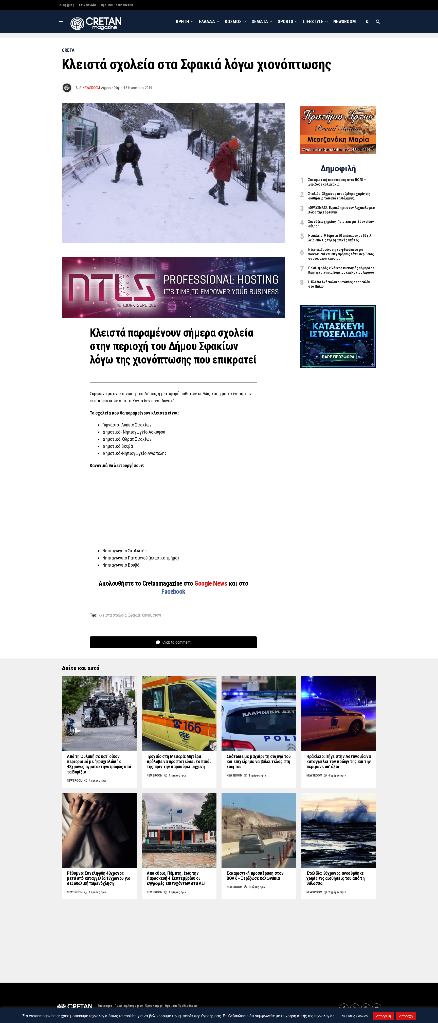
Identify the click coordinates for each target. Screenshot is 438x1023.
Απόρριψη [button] (383, 1016)
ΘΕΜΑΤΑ (259, 21)
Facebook (173, 591)
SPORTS (285, 21)
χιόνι (157, 615)
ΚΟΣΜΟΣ (233, 21)
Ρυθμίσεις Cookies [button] (354, 1016)
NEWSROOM (344, 21)
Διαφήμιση (66, 5)
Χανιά (146, 615)
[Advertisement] (173, 509)
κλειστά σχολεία (112, 615)
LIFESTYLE (313, 21)
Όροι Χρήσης (153, 1006)
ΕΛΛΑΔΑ (207, 21)
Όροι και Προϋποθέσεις (117, 5)
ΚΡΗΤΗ (182, 21)
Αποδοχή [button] (406, 1016)
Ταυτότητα (104, 1006)
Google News (211, 583)
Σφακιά (134, 615)
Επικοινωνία (87, 5)
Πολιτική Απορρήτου (129, 1006)
